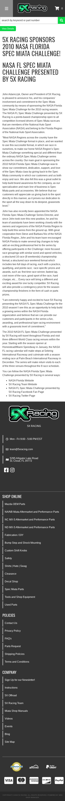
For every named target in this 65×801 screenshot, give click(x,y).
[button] (32, 20)
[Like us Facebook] (6, 471)
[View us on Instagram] (12, 471)
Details (10, 28)
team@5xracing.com (21, 449)
